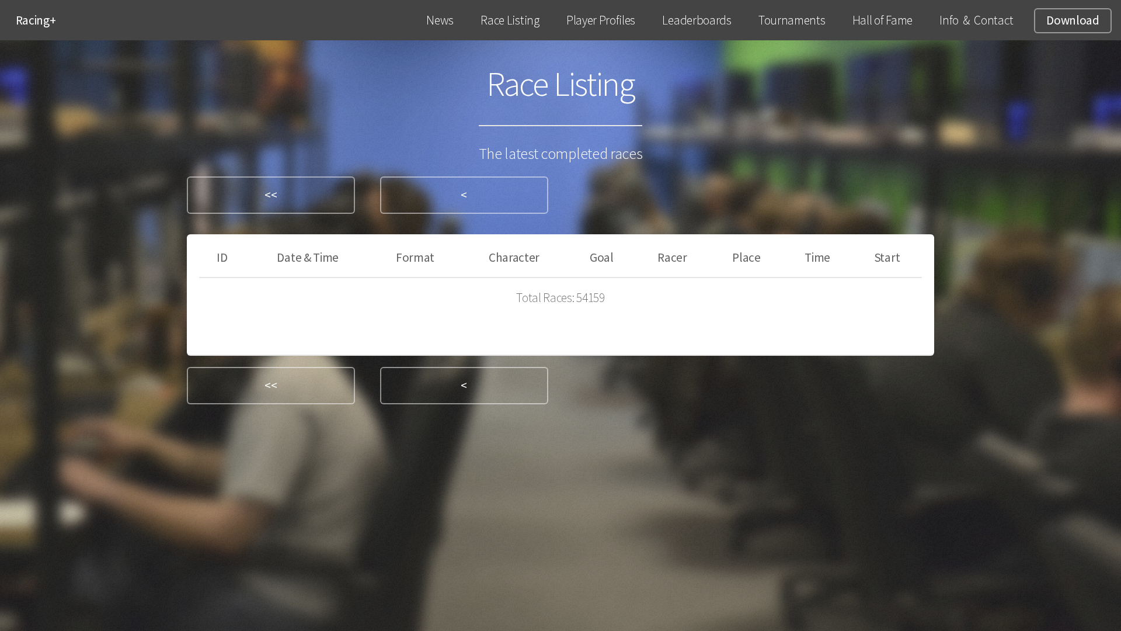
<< (270, 195)
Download (1072, 20)
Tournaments (791, 20)
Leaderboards (696, 20)
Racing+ (36, 20)
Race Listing (510, 20)
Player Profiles (600, 20)
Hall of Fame (882, 20)
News (440, 20)
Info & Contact (976, 20)
